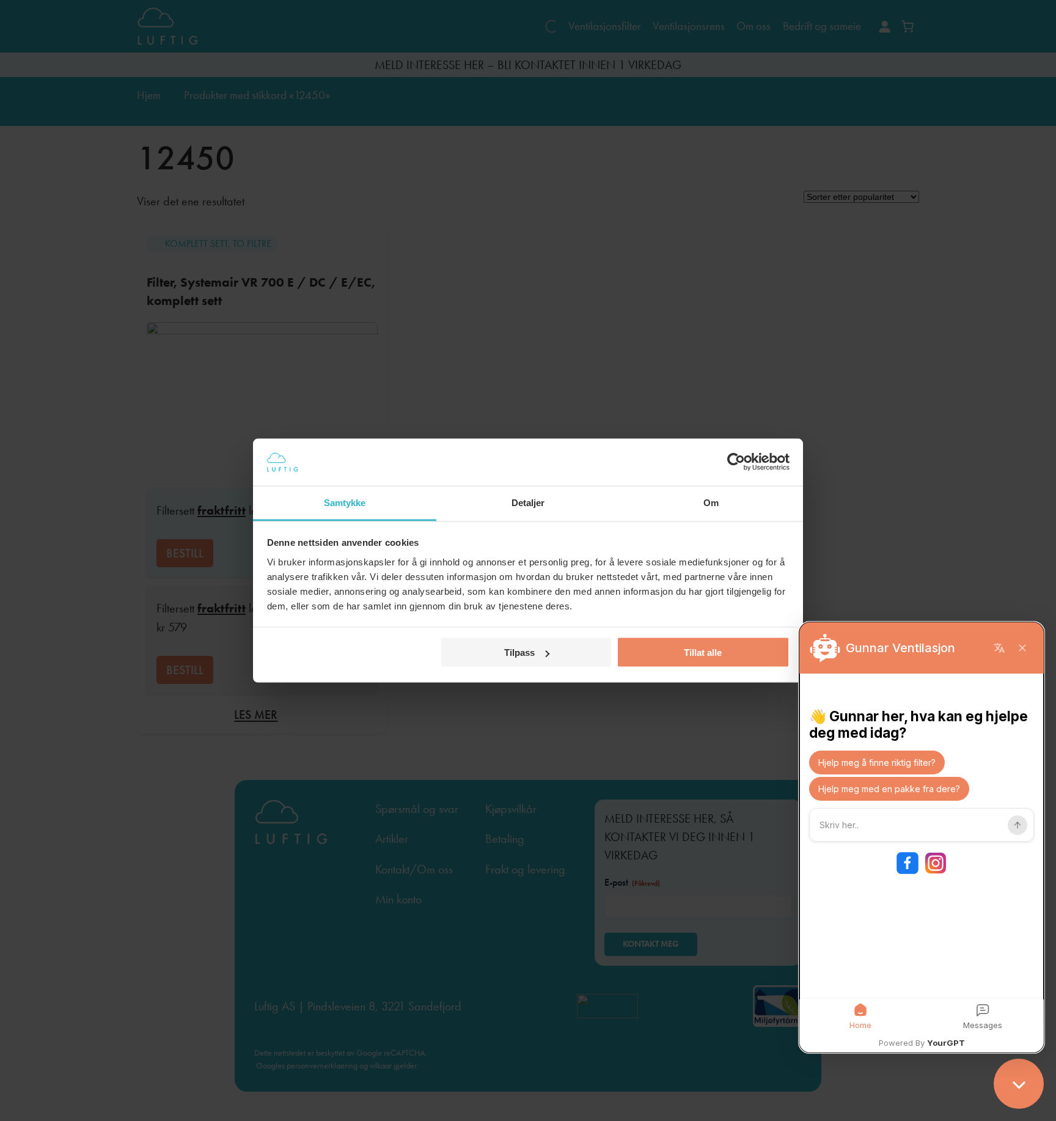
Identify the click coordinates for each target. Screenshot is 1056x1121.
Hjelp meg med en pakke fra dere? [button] (889, 789)
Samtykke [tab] (345, 502)
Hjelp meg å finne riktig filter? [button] (877, 762)
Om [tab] (711, 502)
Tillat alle (703, 652)
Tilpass (519, 652)
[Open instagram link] (935, 863)
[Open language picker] (999, 648)
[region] (921, 837)
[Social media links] (921, 863)
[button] (860, 1017)
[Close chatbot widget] (1019, 1084)
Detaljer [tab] (528, 502)
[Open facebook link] (907, 863)
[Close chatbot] (1022, 648)
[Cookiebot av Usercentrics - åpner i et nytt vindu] (736, 462)
